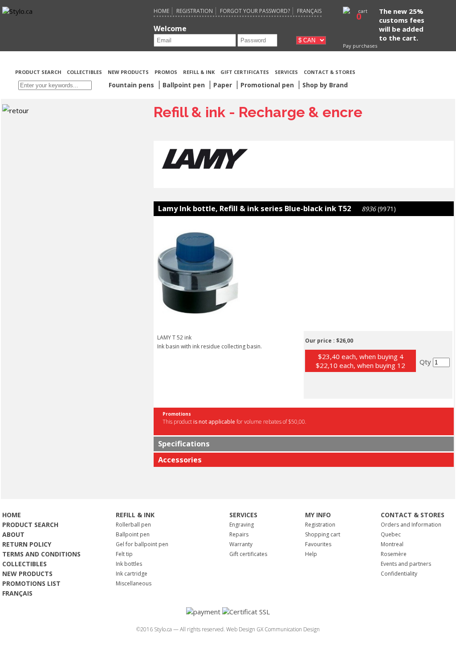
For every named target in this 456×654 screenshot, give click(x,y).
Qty (426, 361)
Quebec (391, 534)
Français (309, 11)
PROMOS (166, 72)
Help (311, 554)
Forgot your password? (255, 11)
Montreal (392, 544)
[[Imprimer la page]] (405, 71)
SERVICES (286, 72)
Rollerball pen (133, 524)
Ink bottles (129, 564)
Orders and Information (411, 524)
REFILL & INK (199, 72)
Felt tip (124, 554)
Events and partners (406, 564)
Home (161, 11)
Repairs (238, 534)
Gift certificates (248, 554)
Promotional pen (268, 85)
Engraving (241, 524)
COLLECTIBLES (84, 72)
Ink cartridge (131, 573)
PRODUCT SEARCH (39, 72)
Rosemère (394, 554)
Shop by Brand (325, 85)
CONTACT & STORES (329, 72)
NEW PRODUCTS (128, 72)
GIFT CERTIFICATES (244, 72)
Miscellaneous (133, 583)
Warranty (240, 544)
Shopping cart (322, 534)
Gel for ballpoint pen (142, 544)
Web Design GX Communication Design (273, 629)
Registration (194, 11)
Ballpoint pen (133, 534)
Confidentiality (399, 573)
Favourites (318, 544)
